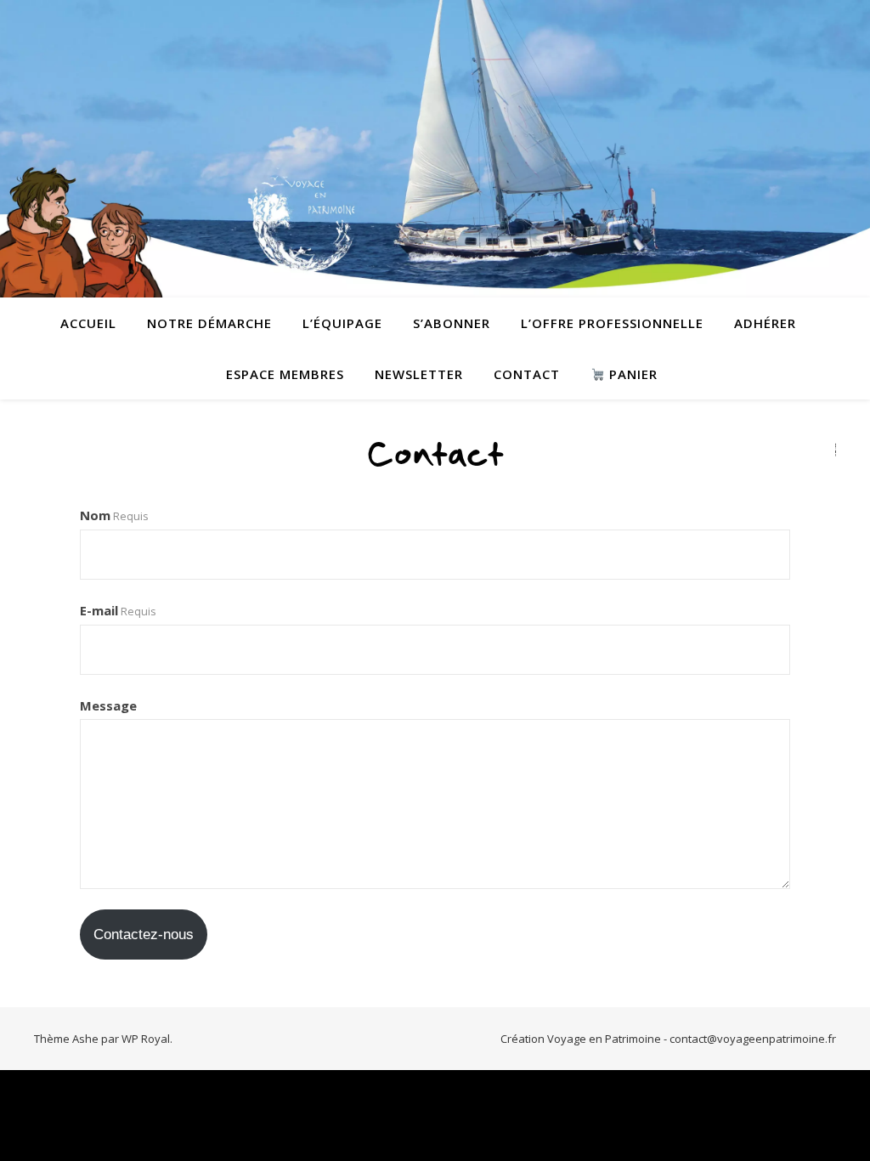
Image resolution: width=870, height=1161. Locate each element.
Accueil (88, 322)
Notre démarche (209, 322)
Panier (631, 373)
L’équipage (342, 322)
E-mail (118, 610)
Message (108, 705)
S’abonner (451, 322)
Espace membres (285, 373)
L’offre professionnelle (612, 322)
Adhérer (765, 322)
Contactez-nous (143, 934)
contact (527, 373)
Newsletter (419, 373)
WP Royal (145, 1038)
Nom (114, 515)
